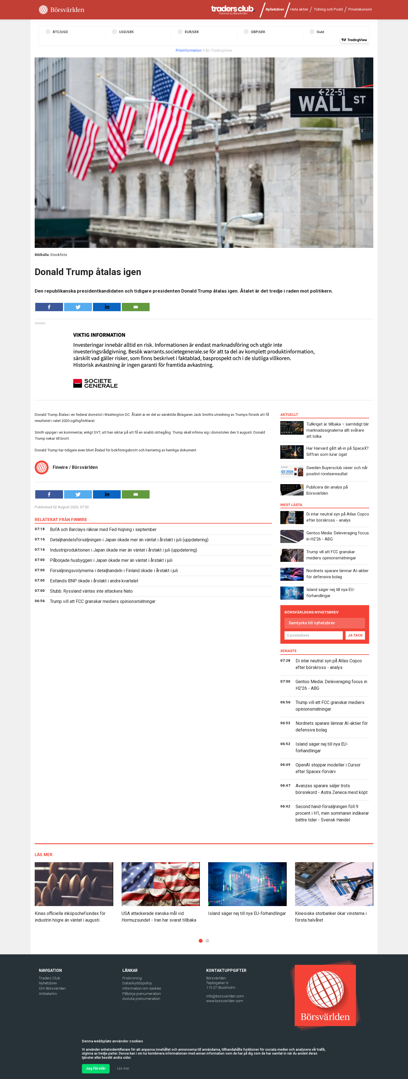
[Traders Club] (233, 9)
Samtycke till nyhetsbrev (312, 622)
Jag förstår (96, 1068)
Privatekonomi (360, 9)
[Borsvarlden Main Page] (61, 10)
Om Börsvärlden (52, 988)
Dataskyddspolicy (137, 983)
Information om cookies (141, 988)
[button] (200, 940)
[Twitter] (78, 307)
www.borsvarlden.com (224, 1001)
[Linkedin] (107, 307)
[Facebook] (49, 307)
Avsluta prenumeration (141, 999)
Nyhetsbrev (275, 9)
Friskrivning (132, 978)
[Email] (136, 307)
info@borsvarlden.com (225, 996)
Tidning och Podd (328, 9)
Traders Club (49, 978)
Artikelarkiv (48, 994)
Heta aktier (299, 9)
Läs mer (123, 1068)
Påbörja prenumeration (141, 994)
